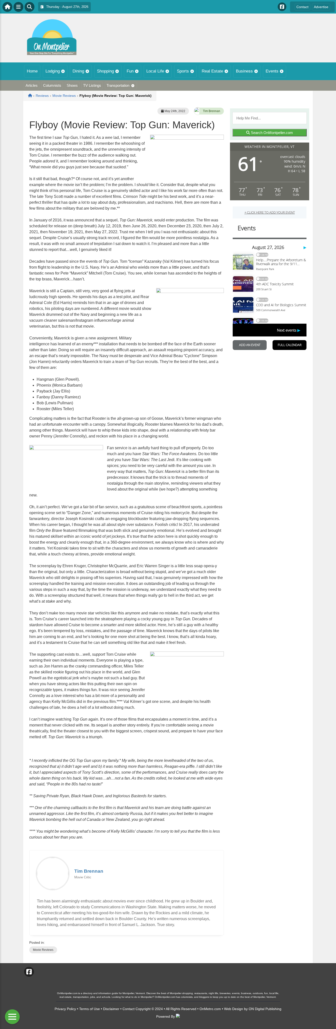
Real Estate (212, 71)
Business (244, 71)
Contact (302, 7)
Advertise (321, 7)
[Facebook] (282, 6)
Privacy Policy (65, 1009)
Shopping (105, 71)
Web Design (233, 1009)
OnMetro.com (210, 1009)
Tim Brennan (211, 111)
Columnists (52, 85)
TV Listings (92, 85)
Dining (78, 71)
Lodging (53, 71)
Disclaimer (111, 1009)
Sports (183, 71)
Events (272, 71)
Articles (32, 85)
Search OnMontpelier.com (271, 132)
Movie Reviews (43, 950)
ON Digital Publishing (265, 1009)
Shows (72, 85)
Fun (130, 71)
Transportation (118, 85)
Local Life (155, 71)
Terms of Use (89, 1009)
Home (32, 71)
